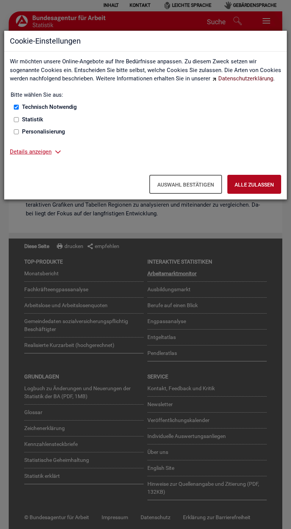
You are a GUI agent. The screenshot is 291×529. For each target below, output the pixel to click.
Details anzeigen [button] (31, 151)
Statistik (32, 119)
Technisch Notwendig (49, 107)
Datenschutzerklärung (245, 78)
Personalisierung (43, 131)
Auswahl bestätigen (185, 185)
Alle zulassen (254, 185)
